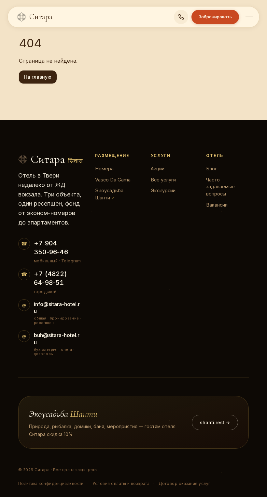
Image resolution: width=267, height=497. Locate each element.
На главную (37, 77)
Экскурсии (163, 190)
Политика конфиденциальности (51, 483)
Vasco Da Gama (113, 179)
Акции (157, 168)
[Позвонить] (181, 17)
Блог (211, 168)
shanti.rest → (215, 422)
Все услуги (163, 179)
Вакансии (217, 205)
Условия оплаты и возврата (120, 483)
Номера (104, 168)
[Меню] (249, 17)
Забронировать (215, 16)
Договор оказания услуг (184, 483)
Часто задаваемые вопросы (220, 187)
